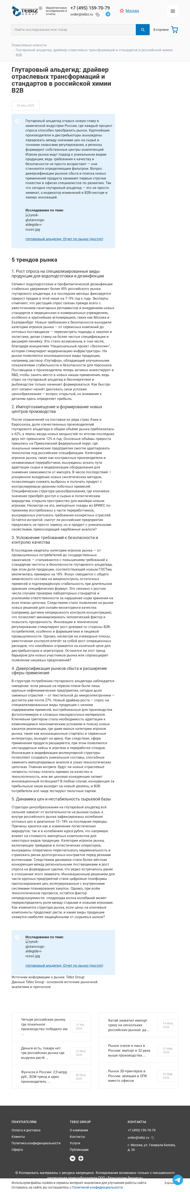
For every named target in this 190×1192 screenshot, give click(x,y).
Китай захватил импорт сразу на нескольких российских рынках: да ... (129, 1025)
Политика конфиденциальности (36, 1143)
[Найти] (143, 29)
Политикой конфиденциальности (97, 1187)
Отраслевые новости (29, 45)
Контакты (77, 1137)
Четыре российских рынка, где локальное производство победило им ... (44, 1026)
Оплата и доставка (26, 1130)
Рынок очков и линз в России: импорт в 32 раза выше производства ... (129, 1050)
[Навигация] (172, 11)
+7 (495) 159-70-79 (90, 8)
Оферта (17, 1149)
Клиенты (18, 1137)
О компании (79, 1130)
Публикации (79, 1149)
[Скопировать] (97, 14)
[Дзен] (81, 1158)
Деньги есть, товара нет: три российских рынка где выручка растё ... (42, 1053)
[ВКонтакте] (72, 1158)
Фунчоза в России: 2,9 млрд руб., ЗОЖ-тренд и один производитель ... (44, 1077)
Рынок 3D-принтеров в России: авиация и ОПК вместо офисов (127, 1076)
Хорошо (170, 1183)
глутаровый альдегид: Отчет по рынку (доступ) (64, 239)
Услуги (75, 1143)
